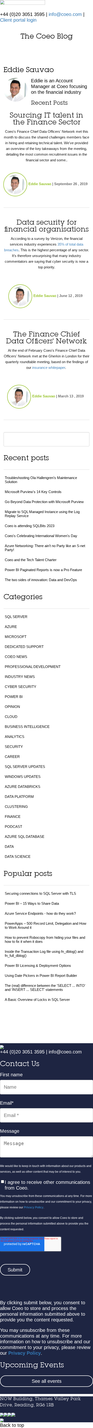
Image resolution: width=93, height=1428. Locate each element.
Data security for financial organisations (46, 226)
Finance (13, 817)
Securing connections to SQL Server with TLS (40, 893)
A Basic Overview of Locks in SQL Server (37, 1000)
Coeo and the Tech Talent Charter (31, 560)
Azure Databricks (22, 787)
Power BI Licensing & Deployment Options (38, 966)
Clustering (16, 807)
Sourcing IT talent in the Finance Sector (46, 119)
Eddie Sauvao (39, 184)
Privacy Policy (33, 1207)
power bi (14, 697)
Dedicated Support (24, 647)
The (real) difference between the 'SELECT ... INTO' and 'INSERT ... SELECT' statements (45, 987)
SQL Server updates (25, 767)
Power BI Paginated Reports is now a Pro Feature (43, 570)
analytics (14, 737)
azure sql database (24, 837)
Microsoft (15, 637)
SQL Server (16, 617)
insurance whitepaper (48, 368)
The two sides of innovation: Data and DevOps (41, 580)
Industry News (20, 677)
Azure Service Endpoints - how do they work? (40, 913)
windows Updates (23, 777)
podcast (13, 827)
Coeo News (16, 657)
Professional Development (33, 667)
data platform (19, 797)
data (9, 847)
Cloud (11, 717)
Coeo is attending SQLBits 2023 (29, 526)
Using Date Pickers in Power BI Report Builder (41, 975)
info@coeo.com (65, 14)
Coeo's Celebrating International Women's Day (41, 536)
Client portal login (18, 20)
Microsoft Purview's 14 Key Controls (33, 492)
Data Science (18, 857)
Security (14, 747)
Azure (11, 627)
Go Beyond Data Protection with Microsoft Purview (44, 502)
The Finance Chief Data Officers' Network (46, 338)
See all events (47, 1381)
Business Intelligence (27, 727)
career (12, 757)
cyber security (20, 687)
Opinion (12, 707)
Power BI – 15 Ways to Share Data (32, 903)
